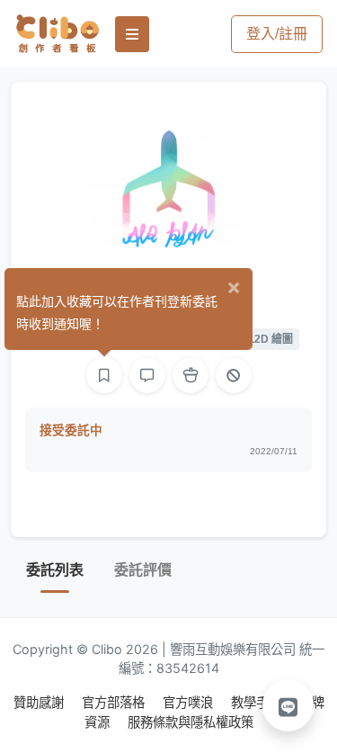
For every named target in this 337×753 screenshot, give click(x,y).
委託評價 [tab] (143, 570)
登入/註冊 (276, 33)
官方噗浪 (190, 702)
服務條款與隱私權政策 (190, 722)
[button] (288, 705)
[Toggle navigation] (132, 34)
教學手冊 (258, 702)
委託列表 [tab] (55, 570)
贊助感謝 (40, 702)
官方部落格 (115, 702)
